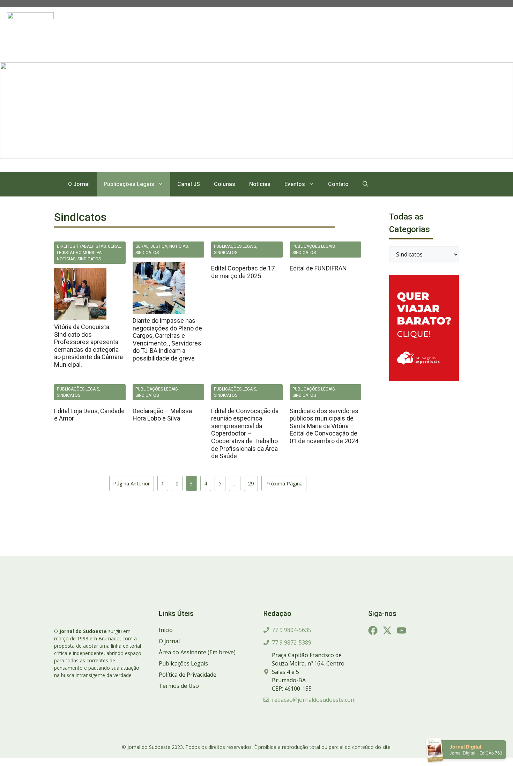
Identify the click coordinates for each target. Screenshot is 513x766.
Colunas (224, 184)
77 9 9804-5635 (291, 630)
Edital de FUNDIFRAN (318, 268)
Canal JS (188, 184)
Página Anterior (131, 483)
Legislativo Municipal (80, 252)
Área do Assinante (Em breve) (197, 652)
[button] (365, 184)
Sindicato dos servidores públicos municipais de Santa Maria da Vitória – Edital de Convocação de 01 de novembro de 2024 (324, 426)
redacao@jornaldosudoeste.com (314, 700)
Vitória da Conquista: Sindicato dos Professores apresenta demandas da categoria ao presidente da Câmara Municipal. (88, 345)
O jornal (169, 641)
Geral (114, 246)
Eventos (294, 184)
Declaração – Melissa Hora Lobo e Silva (162, 414)
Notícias (259, 184)
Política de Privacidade (187, 674)
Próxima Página (284, 483)
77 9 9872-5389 (291, 642)
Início (166, 630)
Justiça (158, 246)
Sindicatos (89, 258)
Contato (338, 184)
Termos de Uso (179, 686)
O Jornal (79, 184)
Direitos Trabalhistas (81, 246)
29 (251, 483)
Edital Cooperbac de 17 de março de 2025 (243, 272)
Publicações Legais (129, 184)
